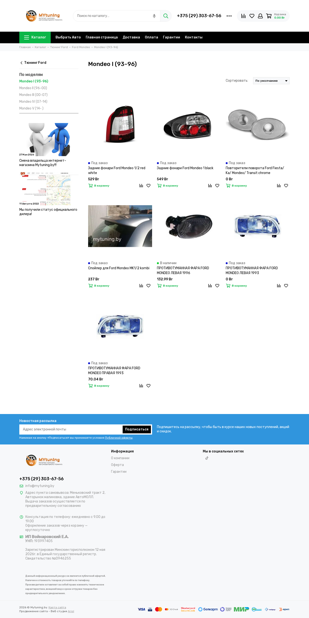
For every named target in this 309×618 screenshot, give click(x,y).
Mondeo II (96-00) (33, 88)
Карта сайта (57, 607)
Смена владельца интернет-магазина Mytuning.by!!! (42, 163)
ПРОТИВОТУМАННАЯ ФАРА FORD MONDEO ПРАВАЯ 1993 (114, 370)
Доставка (131, 37)
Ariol (71, 611)
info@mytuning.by (39, 486)
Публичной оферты (119, 437)
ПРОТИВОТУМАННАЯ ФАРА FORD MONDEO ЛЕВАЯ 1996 (183, 270)
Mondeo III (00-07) (33, 95)
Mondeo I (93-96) (33, 81)
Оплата (151, 37)
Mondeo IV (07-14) (33, 102)
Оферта (117, 465)
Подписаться (136, 429)
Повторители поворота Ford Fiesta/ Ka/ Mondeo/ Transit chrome (255, 170)
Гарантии (171, 37)
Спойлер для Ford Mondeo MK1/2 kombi (118, 268)
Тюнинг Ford (35, 63)
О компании (120, 458)
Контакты (194, 37)
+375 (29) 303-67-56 (199, 15)
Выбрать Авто (68, 37)
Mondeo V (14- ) (31, 108)
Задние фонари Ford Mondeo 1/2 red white (116, 170)
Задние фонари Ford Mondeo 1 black (185, 168)
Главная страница (102, 37)
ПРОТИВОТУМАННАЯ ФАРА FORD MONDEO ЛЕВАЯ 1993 (252, 270)
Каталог (38, 37)
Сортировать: (237, 81)
